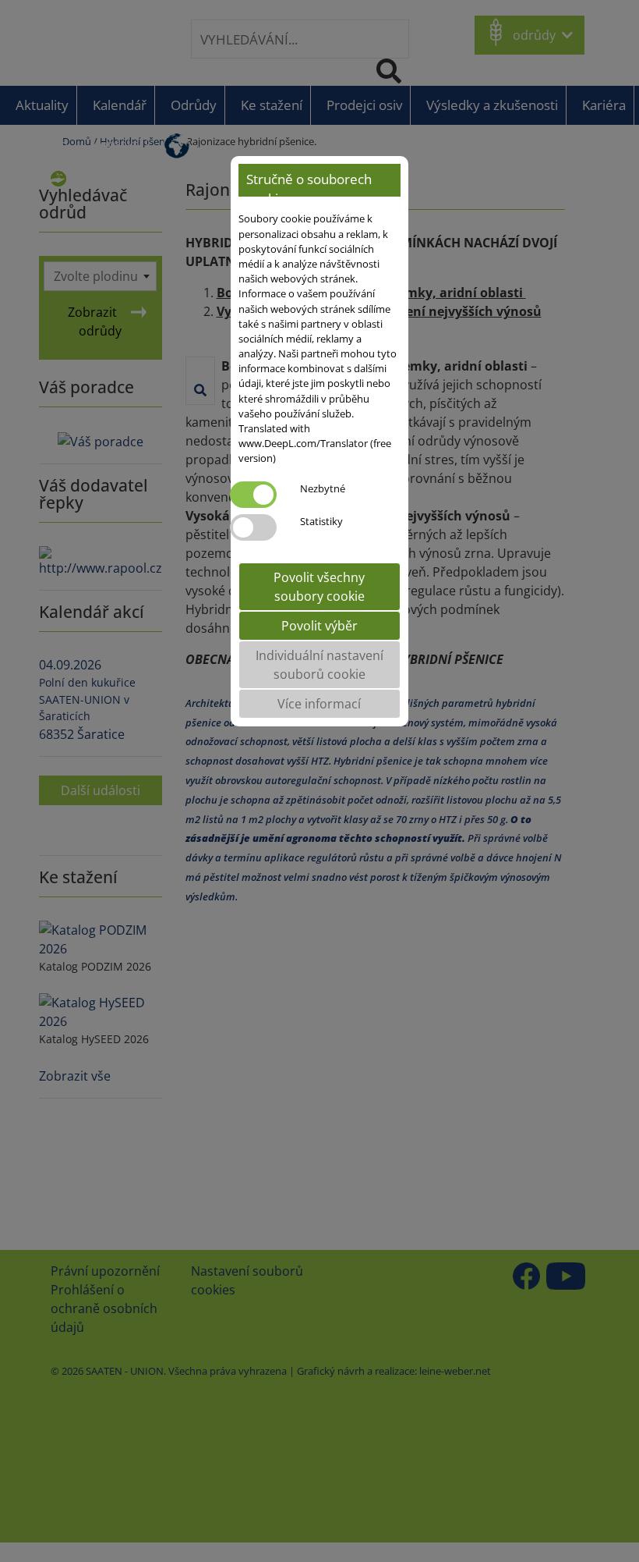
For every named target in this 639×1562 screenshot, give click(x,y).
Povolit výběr (319, 625)
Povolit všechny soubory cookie (319, 587)
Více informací (319, 703)
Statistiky (321, 521)
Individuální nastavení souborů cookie (319, 665)
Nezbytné (322, 488)
